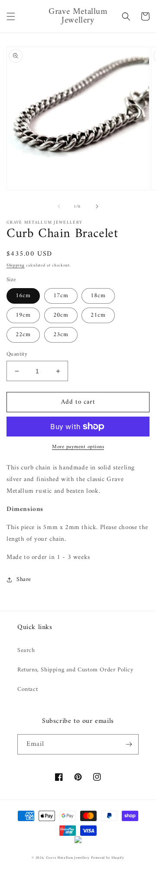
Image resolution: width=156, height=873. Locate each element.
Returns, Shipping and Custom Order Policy (75, 669)
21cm (98, 315)
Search (26, 650)
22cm (23, 334)
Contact (27, 689)
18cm (98, 295)
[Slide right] (97, 206)
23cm (60, 334)
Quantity (16, 354)
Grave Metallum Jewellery (68, 858)
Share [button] (23, 579)
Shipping (15, 265)
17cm (60, 295)
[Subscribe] (128, 744)
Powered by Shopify (107, 858)
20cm (60, 315)
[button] (10, 16)
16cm (23, 295)
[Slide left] (58, 206)
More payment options (78, 447)
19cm (23, 315)
